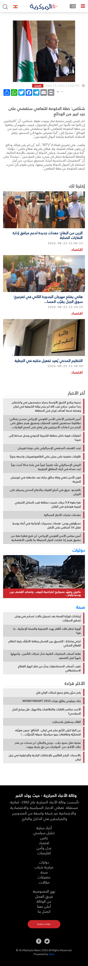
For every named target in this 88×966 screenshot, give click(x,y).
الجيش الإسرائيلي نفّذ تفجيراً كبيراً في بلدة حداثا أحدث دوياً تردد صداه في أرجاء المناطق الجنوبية (46, 467)
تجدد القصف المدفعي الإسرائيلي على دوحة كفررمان (49, 448)
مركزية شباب (44, 866)
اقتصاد (77, 249)
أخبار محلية (44, 827)
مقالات (44, 882)
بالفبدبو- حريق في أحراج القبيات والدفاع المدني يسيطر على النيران (45, 492)
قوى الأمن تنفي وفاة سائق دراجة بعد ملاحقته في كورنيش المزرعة (46, 479)
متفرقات (44, 876)
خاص (44, 837)
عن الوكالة (44, 901)
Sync (51, 954)
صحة (80, 606)
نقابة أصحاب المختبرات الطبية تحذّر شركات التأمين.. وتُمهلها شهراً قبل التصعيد (46, 656)
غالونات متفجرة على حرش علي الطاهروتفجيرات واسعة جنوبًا (45, 456)
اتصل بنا (44, 911)
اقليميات (44, 852)
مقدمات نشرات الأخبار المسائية (62, 515)
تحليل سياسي (44, 832)
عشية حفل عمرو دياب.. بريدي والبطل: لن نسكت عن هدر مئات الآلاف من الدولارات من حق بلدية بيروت (48, 745)
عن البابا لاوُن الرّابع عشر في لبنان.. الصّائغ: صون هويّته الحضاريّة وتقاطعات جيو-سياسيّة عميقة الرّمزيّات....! (48, 732)
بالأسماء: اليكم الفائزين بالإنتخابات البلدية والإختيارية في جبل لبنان (45, 757)
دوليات (78, 549)
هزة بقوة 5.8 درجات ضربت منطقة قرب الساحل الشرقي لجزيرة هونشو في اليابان (48, 504)
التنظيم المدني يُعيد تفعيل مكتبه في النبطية (49, 360)
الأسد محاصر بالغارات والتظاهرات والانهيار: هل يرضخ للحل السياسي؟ (46, 711)
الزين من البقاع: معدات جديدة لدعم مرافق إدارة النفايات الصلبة (48, 235)
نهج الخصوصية (44, 891)
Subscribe (44, 924)
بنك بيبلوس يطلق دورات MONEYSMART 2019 (52, 701)
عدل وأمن (44, 847)
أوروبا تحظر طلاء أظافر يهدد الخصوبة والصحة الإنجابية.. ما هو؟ (47, 631)
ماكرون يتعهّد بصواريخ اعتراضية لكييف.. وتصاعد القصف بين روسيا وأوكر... (45, 593)
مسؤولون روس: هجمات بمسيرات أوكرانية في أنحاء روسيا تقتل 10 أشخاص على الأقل (46, 525)
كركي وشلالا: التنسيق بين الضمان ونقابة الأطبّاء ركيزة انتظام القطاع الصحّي (44, 643)
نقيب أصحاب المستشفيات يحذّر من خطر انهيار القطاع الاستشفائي (49, 668)
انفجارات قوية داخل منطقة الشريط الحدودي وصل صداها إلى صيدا (45, 437)
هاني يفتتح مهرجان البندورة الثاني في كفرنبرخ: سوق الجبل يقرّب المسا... (48, 299)
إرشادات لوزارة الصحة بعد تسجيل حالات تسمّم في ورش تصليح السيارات (48, 618)
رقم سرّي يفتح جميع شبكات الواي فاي (58, 692)
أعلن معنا (44, 906)
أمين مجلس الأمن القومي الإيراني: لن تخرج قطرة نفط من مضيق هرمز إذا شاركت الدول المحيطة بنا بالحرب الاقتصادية (46, 538)
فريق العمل (44, 896)
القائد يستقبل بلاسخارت (66, 722)
